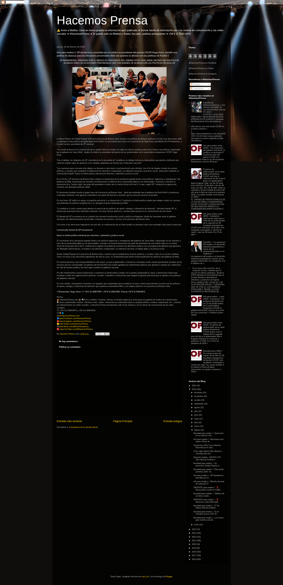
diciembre (198, 392)
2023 (194, 533)
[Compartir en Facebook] (105, 333)
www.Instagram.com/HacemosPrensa (75, 321)
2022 (194, 537)
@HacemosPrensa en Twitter (201, 68)
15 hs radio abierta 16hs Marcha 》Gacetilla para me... (208, 452)
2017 (194, 555)
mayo (196, 419)
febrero (197, 430)
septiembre (199, 404)
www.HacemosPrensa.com (68, 316)
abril (196, 422)
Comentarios (198, 88)
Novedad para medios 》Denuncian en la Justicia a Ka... (208, 434)
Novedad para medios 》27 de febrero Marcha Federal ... (206, 507)
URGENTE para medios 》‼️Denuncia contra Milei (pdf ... (206, 500)
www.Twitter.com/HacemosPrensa (73, 324)
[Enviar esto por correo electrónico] (96, 333)
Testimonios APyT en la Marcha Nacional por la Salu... (207, 446)
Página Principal (122, 421)
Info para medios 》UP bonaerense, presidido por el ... (208, 476)
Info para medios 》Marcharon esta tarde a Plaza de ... (208, 440)
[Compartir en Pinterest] (108, 333)
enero (196, 525)
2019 (194, 548)
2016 (194, 559)
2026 (194, 385)
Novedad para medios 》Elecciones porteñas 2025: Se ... (208, 470)
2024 (194, 529)
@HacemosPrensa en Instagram (203, 74)
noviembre (199, 396)
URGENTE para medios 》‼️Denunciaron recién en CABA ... (208, 488)
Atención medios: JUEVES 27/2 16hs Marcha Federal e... (207, 458)
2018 (194, 552)
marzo (197, 426)
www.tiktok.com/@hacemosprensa (74, 326)
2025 (194, 389)
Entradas (196, 84)
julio (196, 411)
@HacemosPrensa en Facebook (202, 63)
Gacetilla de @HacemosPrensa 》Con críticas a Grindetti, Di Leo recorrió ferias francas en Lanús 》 (214, 107)
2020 (194, 544)
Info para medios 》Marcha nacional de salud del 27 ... (208, 482)
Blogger (169, 576)
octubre (197, 400)
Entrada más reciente (69, 421)
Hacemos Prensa (102, 20)
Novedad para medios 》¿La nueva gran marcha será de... (208, 519)
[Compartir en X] (102, 333)
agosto (197, 407)
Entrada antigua (172, 421)
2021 (194, 540)
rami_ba (145, 576)
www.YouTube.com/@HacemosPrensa (76, 329)
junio (196, 415)
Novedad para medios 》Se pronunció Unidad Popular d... (207, 464)
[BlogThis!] (99, 333)
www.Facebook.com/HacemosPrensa (75, 318)
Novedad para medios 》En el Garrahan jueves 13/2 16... (206, 513)
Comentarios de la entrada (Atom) (83, 427)
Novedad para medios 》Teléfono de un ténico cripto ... (208, 494)
